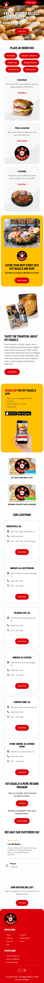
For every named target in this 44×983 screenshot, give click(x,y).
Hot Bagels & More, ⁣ (26, 977)
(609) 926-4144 (17, 712)
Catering (9, 938)
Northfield (11, 56)
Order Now (31, 3)
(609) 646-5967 (17, 536)
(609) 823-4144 (17, 670)
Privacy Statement (12, 959)
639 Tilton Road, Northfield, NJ (23, 532)
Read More (12, 372)
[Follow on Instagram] (24, 970)
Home (8, 935)
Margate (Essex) (30, 63)
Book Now (22, 184)
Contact (23, 935)
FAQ (7, 944)
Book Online (22, 280)
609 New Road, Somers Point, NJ (24, 707)
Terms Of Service (12, 956)
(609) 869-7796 (17, 756)
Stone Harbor (31, 69)
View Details (22, 141)
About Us (9, 941)
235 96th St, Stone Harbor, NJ (23, 752)
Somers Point (13, 69)
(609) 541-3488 (17, 626)
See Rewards (22, 821)
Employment (24, 938)
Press (22, 941)
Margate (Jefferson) (29, 56)
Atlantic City (12, 63)
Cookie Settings (12, 962)
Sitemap (26, 979)
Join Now (22, 803)
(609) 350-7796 (17, 581)
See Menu (22, 93)
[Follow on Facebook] (19, 970)
